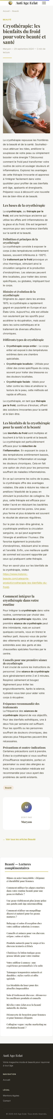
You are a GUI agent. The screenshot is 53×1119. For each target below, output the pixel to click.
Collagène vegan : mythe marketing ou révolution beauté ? (26, 1026)
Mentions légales (11, 1095)
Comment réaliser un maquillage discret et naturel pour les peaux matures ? (24, 913)
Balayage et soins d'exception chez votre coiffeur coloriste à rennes (24, 925)
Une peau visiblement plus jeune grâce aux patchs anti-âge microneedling (26, 902)
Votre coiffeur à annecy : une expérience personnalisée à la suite (25, 964)
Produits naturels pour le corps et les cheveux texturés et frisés (26, 945)
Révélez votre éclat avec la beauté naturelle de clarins (24, 1006)
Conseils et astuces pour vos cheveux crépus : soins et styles (25, 935)
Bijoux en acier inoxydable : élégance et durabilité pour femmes (26, 879)
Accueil (6, 11)
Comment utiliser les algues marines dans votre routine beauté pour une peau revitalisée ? (26, 890)
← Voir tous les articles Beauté (19, 839)
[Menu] (44, 3)
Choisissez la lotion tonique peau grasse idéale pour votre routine (23, 954)
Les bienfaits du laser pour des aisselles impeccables (22, 987)
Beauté (15, 11)
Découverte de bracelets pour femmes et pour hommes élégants (26, 1016)
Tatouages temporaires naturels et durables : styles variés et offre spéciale (24, 975)
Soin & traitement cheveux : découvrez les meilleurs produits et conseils (26, 997)
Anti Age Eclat (27, 3)
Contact (7, 1100)
